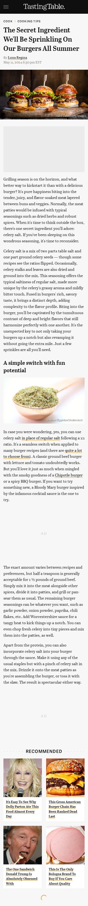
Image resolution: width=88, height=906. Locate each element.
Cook (8, 21)
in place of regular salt (41, 437)
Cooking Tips (29, 21)
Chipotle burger (69, 475)
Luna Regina (17, 57)
